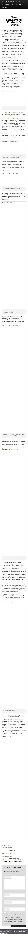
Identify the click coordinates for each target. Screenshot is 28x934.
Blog (3, 1)
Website (6, 909)
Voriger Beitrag (7, 846)
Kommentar (7, 877)
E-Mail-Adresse (8, 902)
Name (7, 895)
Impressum (18, 4)
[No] (7, 933)
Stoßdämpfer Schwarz (6, 78)
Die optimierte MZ (5, 4)
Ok (23, 931)
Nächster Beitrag (7, 847)
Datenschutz (4, 7)
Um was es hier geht (10, 1)
